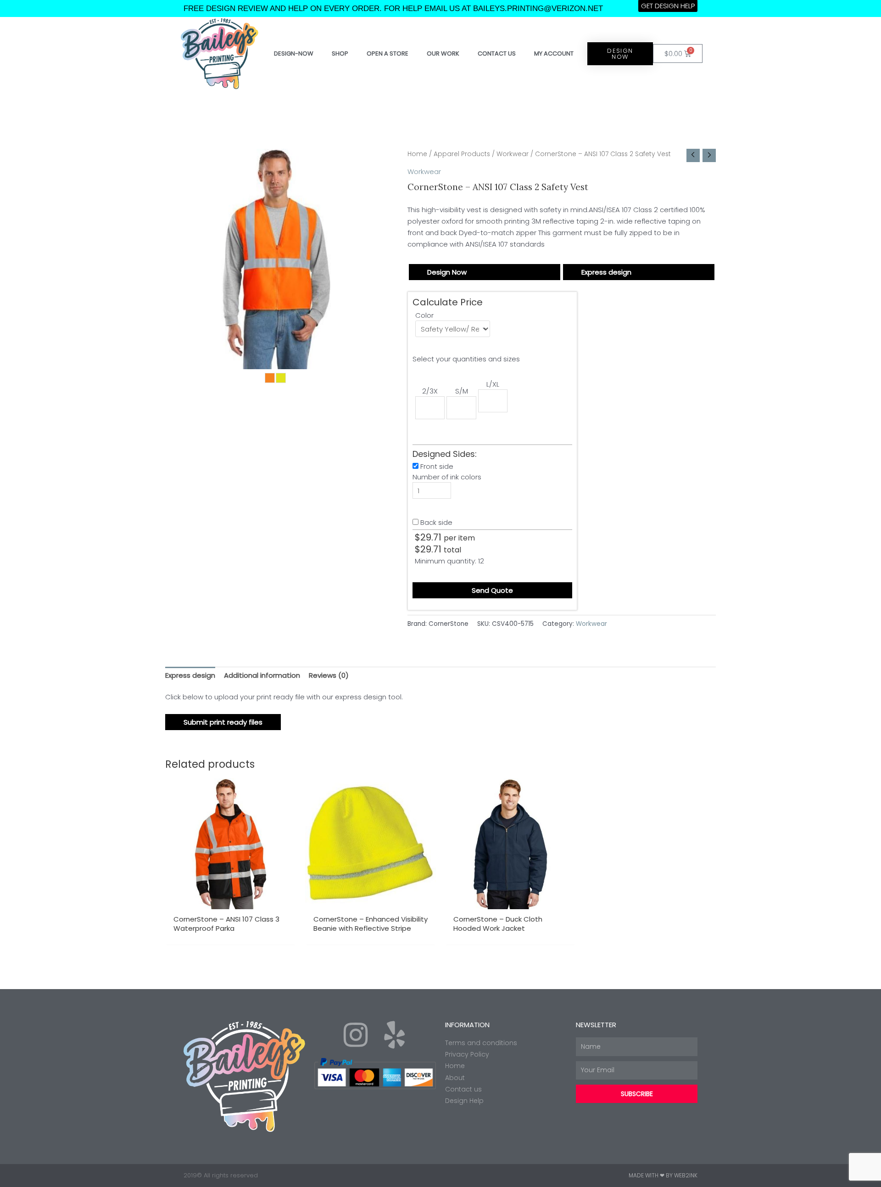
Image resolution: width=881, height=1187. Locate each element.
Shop (340, 53)
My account (554, 53)
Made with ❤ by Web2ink (663, 1175)
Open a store (387, 53)
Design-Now (293, 53)
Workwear (512, 154)
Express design (606, 272)
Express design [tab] (190, 675)
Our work (443, 53)
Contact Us (497, 53)
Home (417, 154)
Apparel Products (462, 154)
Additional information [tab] (262, 675)
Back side (436, 522)
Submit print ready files (223, 722)
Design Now (447, 272)
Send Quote (492, 590)
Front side (436, 466)
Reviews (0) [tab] (329, 675)
